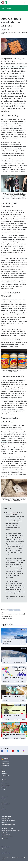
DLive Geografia (6, 8)
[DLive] (2, 2)
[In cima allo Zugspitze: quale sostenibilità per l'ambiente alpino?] (14, 636)
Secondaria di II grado (6, 618)
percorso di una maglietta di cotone (14, 66)
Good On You (5, 440)
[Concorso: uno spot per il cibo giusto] (14, 711)
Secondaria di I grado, (6, 616)
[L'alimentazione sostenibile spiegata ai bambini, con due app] (14, 730)
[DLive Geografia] (6, 3)
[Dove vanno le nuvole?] (14, 655)
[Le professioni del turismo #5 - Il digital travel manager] (14, 693)
